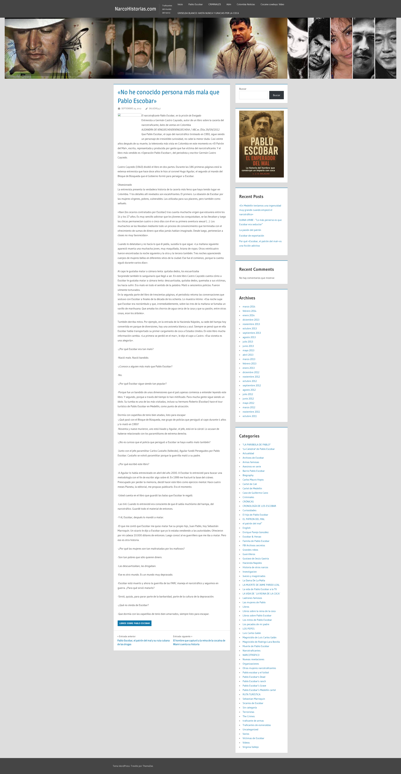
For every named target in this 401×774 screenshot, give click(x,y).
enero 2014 (249, 315)
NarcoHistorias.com (135, 9)
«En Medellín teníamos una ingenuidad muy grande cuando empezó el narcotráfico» (260, 210)
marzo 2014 (249, 306)
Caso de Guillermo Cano (255, 492)
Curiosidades (249, 510)
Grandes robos (250, 549)
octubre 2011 (250, 416)
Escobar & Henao (252, 536)
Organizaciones (251, 663)
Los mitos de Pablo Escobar (257, 619)
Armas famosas (251, 462)
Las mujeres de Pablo (254, 602)
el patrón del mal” (252, 523)
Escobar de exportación (251, 235)
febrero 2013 (249, 363)
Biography (248, 475)
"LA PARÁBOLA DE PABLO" (257, 444)
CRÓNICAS (248, 501)
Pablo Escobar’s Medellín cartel (259, 690)
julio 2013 (248, 341)
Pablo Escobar (195, 4)
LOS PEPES (249, 628)
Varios (246, 733)
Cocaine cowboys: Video (272, 4)
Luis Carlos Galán (252, 633)
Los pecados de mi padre (256, 624)
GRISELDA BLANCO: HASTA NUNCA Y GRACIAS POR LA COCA (208, 13)
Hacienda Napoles (252, 562)
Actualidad (248, 453)
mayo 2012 (248, 402)
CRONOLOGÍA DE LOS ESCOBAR (259, 505)
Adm (229, 4)
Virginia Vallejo (251, 746)
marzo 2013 (249, 359)
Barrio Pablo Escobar (254, 470)
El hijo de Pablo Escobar (255, 514)
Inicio (180, 4)
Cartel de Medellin (252, 488)
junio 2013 (248, 345)
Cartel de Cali (250, 484)
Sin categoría (250, 707)
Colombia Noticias (246, 4)
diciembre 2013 (251, 319)
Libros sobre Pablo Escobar (134, 623)
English (247, 527)
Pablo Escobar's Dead (254, 676)
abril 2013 (248, 354)
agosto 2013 (249, 337)
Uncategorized (250, 729)
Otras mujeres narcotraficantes (259, 668)
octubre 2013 (250, 328)
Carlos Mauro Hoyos (253, 479)
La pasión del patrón (250, 229)
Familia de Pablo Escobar (256, 541)
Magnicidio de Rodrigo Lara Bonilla (261, 641)
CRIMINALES (214, 4)
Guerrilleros (249, 554)
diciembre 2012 (251, 372)
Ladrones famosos (252, 597)
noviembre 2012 (251, 376)
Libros (246, 606)
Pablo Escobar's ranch (254, 681)
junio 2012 (248, 398)
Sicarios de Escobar (253, 703)
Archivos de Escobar (253, 457)
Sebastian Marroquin (254, 698)
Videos (246, 742)
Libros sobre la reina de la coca (259, 611)
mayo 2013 (248, 350)
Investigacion (250, 571)
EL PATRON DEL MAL (254, 519)
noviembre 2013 (251, 324)
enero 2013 (249, 367)
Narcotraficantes (251, 650)
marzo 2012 (249, 407)
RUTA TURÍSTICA (251, 694)
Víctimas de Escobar (253, 738)
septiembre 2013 (252, 332)
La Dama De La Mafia (254, 580)
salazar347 (155, 108)
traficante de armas (253, 720)
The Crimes (249, 716)
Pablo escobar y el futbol (256, 672)
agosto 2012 (249, 389)
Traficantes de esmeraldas (257, 725)
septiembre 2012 (252, 385)
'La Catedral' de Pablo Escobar (259, 448)
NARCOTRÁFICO (251, 654)
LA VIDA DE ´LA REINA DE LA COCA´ (261, 593)
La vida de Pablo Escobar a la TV (260, 589)
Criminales (248, 497)
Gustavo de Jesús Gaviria (256, 558)
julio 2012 (248, 394)
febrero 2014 (249, 310)
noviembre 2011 (251, 411)
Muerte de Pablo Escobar (256, 646)
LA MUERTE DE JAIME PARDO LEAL (261, 584)
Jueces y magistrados (254, 576)
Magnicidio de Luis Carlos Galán (259, 637)
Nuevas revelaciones (253, 659)
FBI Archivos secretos (254, 545)
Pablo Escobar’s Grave (254, 685)
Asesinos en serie (252, 466)
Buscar (242, 88)
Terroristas (248, 711)
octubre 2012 (250, 381)
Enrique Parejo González (256, 532)
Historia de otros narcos (255, 567)
